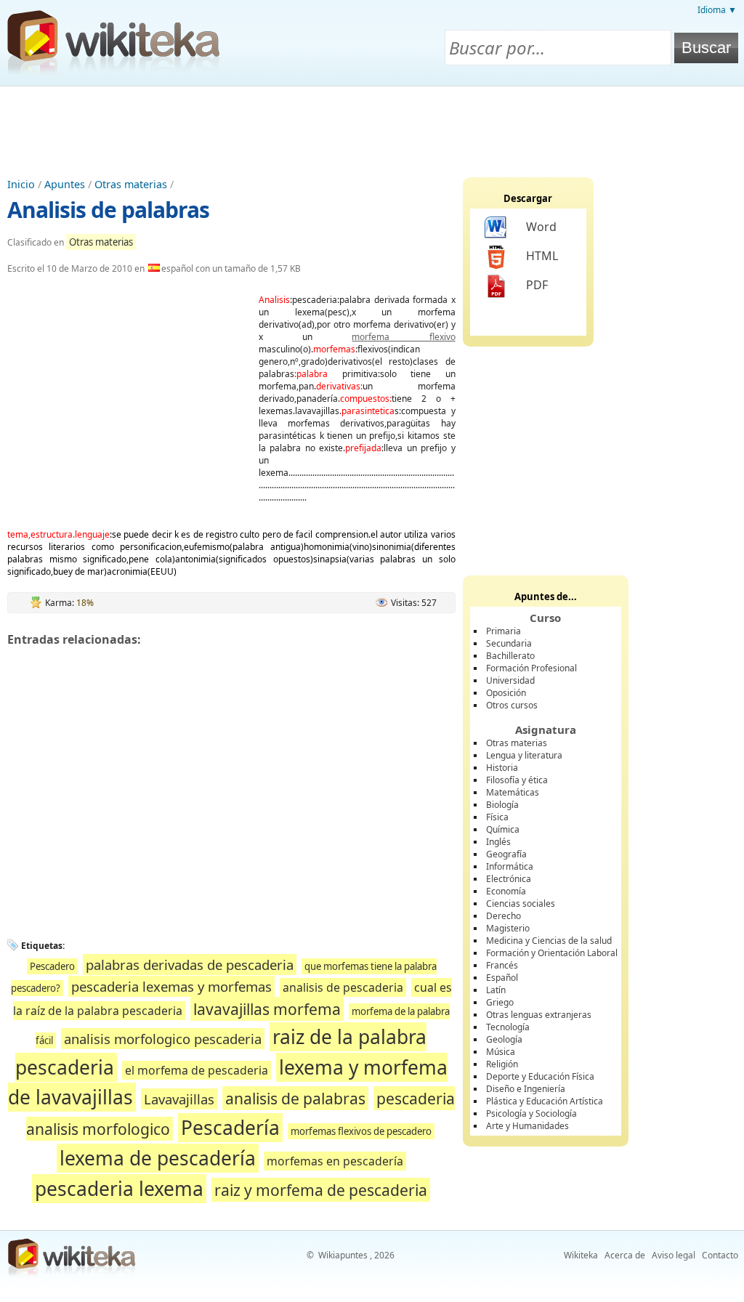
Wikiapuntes (343, 1255)
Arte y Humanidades (527, 1126)
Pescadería (230, 1128)
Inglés (498, 842)
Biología (502, 804)
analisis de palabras (295, 1098)
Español (502, 977)
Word (541, 227)
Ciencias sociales (520, 903)
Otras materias (130, 184)
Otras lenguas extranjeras (538, 1014)
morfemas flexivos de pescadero (361, 1131)
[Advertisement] (372, 126)
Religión (502, 1064)
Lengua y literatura (524, 755)
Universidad (510, 680)
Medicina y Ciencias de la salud (549, 940)
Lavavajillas (179, 1099)
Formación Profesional (531, 668)
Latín (496, 990)
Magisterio (508, 928)
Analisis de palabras (108, 210)
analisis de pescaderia (343, 987)
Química (502, 829)
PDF (537, 285)
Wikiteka (581, 1255)
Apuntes (64, 184)
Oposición (506, 693)
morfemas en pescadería (335, 1161)
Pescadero (52, 966)
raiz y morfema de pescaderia (320, 1189)
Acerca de (624, 1255)
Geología (504, 1039)
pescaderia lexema (119, 1189)
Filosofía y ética (517, 780)
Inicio (21, 184)
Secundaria (509, 643)
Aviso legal (673, 1255)
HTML (542, 256)
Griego (500, 1002)
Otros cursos (512, 705)
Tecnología (508, 1027)
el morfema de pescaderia (196, 1070)
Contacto (720, 1255)
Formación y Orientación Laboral (552, 953)
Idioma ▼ (717, 10)
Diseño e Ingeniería (525, 1089)
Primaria (503, 631)
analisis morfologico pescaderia (163, 1039)
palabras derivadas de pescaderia (190, 964)
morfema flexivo (403, 337)
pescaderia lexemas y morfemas (171, 986)
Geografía (506, 854)
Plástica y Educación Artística (544, 1101)
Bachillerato (510, 656)
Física (497, 817)
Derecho (503, 916)
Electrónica (508, 879)
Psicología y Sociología (531, 1113)
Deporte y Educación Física (540, 1076)
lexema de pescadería (158, 1158)
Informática (509, 866)
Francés (502, 965)
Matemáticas (512, 792)
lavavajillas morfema (267, 1008)
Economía (506, 891)
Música (500, 1052)
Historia (502, 767)
